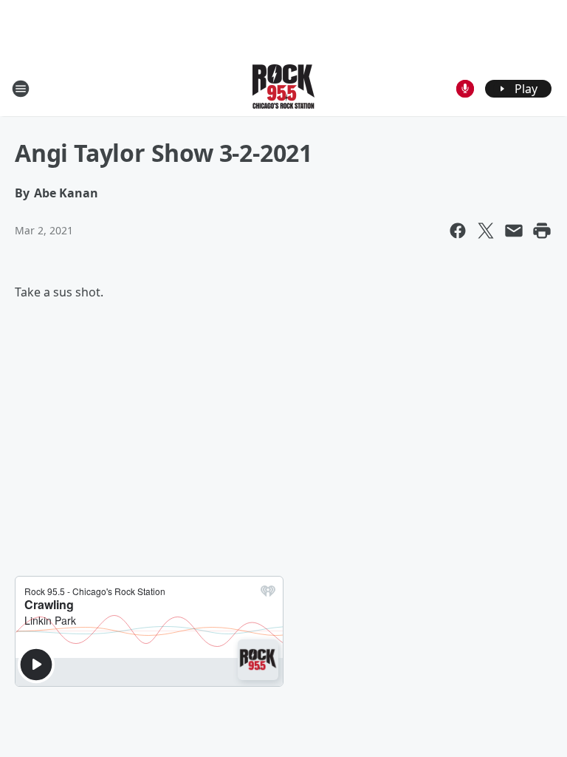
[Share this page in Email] (514, 230)
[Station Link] (283, 88)
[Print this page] (542, 230)
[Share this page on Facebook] (457, 230)
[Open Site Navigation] (21, 89)
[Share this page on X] (485, 230)
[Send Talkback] (465, 89)
